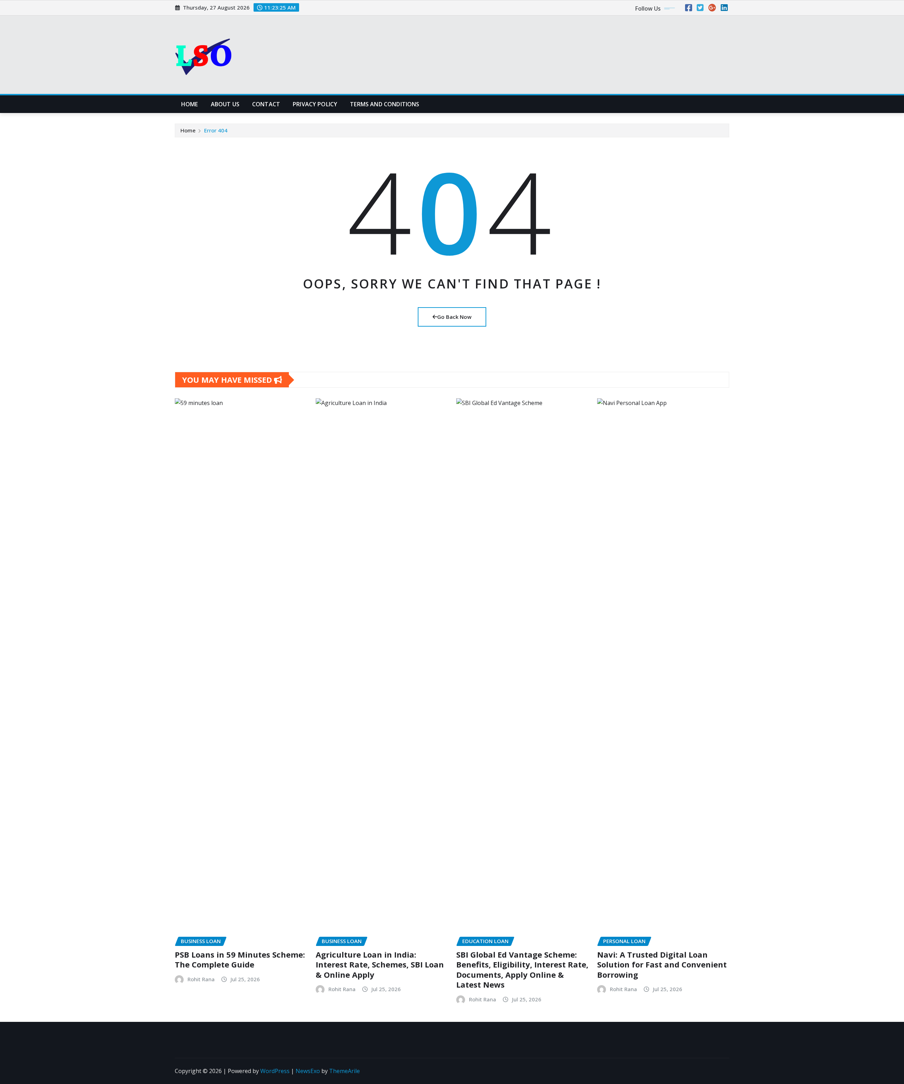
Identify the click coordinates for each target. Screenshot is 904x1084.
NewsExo (308, 1071)
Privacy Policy (315, 104)
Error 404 (215, 130)
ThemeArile (344, 1071)
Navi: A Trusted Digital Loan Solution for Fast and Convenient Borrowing (662, 964)
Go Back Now (454, 316)
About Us (225, 104)
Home (189, 104)
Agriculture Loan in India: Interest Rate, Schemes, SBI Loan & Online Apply (380, 964)
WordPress (275, 1071)
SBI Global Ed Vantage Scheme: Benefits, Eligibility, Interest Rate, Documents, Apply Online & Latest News (522, 969)
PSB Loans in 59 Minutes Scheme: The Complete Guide (240, 959)
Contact (266, 104)
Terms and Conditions (384, 104)
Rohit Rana (201, 979)
